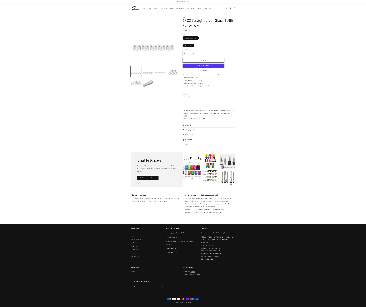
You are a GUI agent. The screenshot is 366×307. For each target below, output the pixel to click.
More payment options (203, 70)
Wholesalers (134, 246)
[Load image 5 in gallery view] (136, 83)
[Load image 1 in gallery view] (136, 71)
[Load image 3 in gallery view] (160, 71)
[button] (160, 8)
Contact (133, 253)
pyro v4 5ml (188, 45)
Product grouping (136, 239)
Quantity (185, 50)
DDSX (132, 236)
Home (132, 233)
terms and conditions (192, 274)
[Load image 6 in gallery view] (148, 83)
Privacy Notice (135, 256)
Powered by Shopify (186, 302)
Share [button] (186, 145)
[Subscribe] (163, 286)
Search (133, 272)
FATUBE (180, 302)
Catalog (133, 243)
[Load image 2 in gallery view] (148, 71)
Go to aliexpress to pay (148, 178)
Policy (193, 272)
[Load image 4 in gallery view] (172, 71)
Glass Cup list (135, 250)
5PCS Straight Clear (191, 38)
